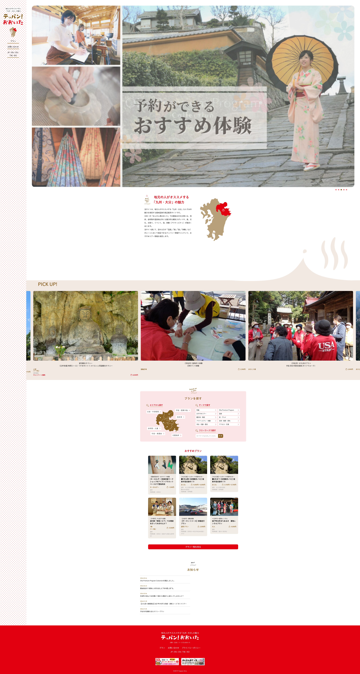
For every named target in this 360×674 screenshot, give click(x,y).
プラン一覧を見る (193, 547)
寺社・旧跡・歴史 (202, 424)
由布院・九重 (154, 428)
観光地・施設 (200, 417)
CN (16, 52)
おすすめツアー (201, 413)
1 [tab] (336, 189)
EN (12, 52)
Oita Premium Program (226, 410)
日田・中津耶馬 (152, 412)
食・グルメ (222, 417)
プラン (13, 41)
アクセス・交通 (224, 424)
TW (11, 55)
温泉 (220, 413)
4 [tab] (344, 189)
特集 (197, 410)
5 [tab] (346, 189)
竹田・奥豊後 (158, 433)
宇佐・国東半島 (183, 410)
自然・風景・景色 (224, 420)
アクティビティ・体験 (203, 420)
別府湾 (180, 417)
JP (8, 52)
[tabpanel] (193, 96)
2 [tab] (338, 189)
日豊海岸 (177, 435)
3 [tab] (341, 189)
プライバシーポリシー (191, 648)
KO (15, 55)
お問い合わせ (13, 47)
